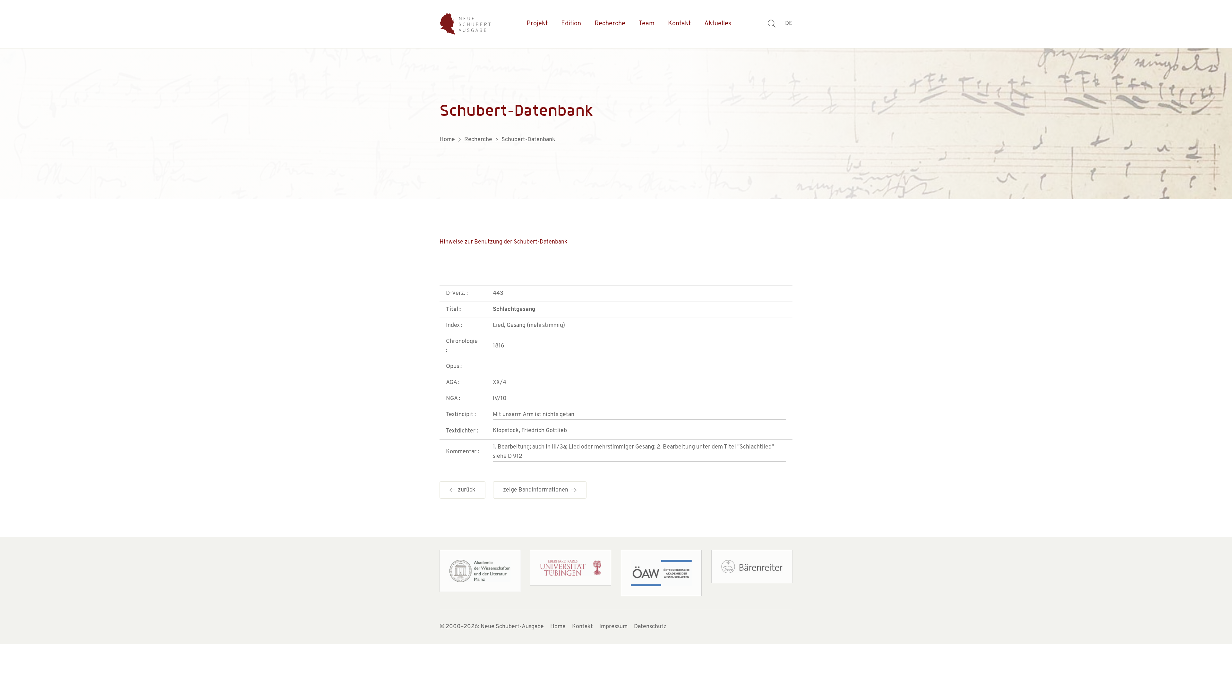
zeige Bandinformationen (537, 490)
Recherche (610, 24)
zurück (465, 490)
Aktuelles (717, 24)
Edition (571, 24)
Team (646, 24)
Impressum (613, 627)
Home (558, 627)
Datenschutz (650, 627)
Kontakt (679, 24)
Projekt (537, 24)
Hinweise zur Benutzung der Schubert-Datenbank (504, 242)
